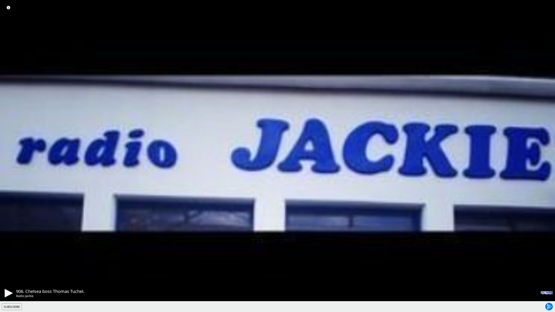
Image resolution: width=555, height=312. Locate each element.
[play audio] (8, 293)
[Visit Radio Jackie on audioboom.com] (547, 293)
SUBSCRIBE (12, 307)
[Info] (8, 7)
